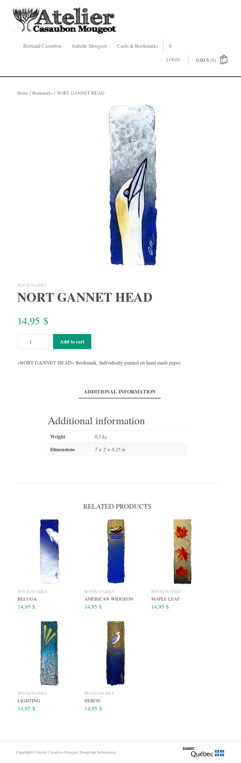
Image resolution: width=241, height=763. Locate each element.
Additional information (120, 391)
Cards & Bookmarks (137, 45)
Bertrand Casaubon (42, 45)
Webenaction (106, 752)
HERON (92, 701)
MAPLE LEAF (165, 599)
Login (173, 60)
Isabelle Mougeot (89, 45)
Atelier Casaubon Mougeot (65, 19)
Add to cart (72, 341)
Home (22, 93)
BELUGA (27, 599)
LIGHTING (29, 701)
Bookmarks (42, 93)
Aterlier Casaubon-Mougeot (57, 752)
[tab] (120, 392)
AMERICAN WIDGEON (108, 599)
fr (170, 45)
